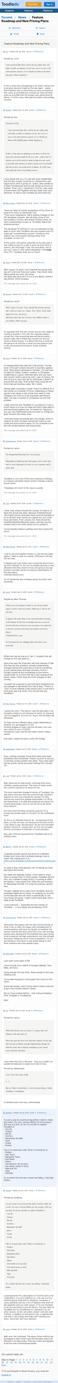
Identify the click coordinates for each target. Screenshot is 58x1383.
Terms (18, 1382)
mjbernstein (9, 954)
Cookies (27, 1382)
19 (33, 1362)
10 (47, 1359)
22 (46, 1362)
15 (15, 1362)
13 (7, 1362)
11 (51, 1359)
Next (3, 1365)
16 (20, 1362)
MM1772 (8, 847)
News (22, 17)
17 (24, 1362)
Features (28, 10)
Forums (7, 17)
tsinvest (8, 110)
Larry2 (7, 263)
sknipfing (8, 1113)
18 (28, 1362)
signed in (6, 1374)
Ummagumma (10, 441)
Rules (42, 34)
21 (42, 1362)
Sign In (49, 4)
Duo (6, 52)
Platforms (48, 10)
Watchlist (16, 28)
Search (42, 28)
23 (51, 1362)
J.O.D (7, 503)
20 (37, 1362)
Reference (39, 52)
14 (11, 1362)
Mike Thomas (10, 203)
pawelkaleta (9, 749)
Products (9, 10)
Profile (16, 34)
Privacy (10, 1382)
